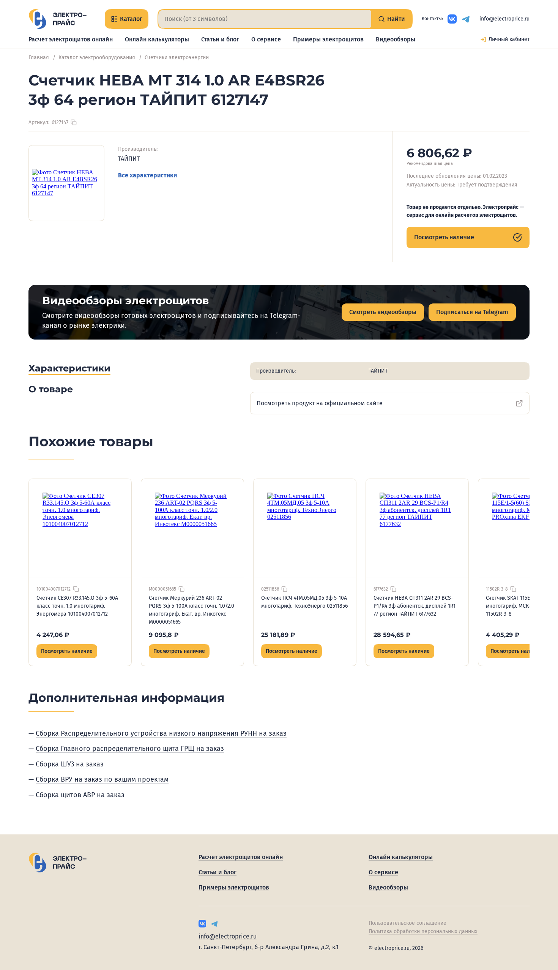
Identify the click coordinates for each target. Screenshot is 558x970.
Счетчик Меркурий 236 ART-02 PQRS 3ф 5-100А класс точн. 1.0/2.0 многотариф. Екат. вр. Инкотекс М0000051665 (191, 610)
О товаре (50, 389)
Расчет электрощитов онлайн (70, 39)
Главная (38, 57)
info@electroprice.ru (504, 19)
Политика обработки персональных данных (423, 931)
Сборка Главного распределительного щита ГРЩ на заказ (130, 748)
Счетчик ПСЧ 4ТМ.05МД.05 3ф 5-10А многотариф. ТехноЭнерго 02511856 (304, 602)
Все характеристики (147, 175)
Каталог (131, 18)
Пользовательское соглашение (407, 923)
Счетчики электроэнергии (177, 57)
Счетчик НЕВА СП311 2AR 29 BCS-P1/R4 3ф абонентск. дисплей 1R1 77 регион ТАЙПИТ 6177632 (415, 606)
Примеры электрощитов (328, 39)
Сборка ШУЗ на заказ (70, 764)
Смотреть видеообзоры (382, 312)
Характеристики (69, 368)
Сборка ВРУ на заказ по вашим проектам (102, 779)
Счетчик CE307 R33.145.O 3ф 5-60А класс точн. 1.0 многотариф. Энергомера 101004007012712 (77, 606)
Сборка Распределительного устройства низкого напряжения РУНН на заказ (161, 733)
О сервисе (266, 39)
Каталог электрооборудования (96, 57)
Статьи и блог (220, 39)
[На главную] (57, 19)
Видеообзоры (395, 39)
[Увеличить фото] (66, 183)
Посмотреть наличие (444, 237)
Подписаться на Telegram (472, 312)
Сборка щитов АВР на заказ (80, 795)
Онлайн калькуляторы (157, 39)
